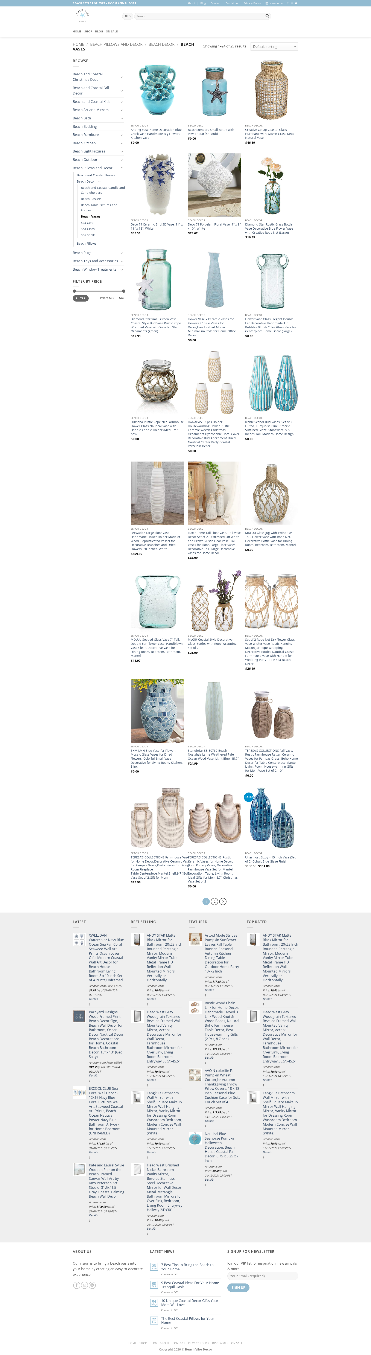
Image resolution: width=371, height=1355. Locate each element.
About (191, 3)
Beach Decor (162, 44)
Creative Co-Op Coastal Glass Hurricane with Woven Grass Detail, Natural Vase (270, 134)
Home (77, 31)
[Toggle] (121, 76)
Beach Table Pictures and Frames (99, 207)
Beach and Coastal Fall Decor (91, 90)
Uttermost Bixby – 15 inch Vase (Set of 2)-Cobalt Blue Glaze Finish (270, 859)
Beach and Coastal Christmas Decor (88, 77)
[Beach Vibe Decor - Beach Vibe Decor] (94, 16)
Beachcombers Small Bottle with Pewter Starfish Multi (211, 132)
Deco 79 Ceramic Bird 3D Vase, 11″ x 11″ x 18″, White (157, 226)
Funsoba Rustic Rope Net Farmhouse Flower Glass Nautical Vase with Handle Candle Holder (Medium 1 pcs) (157, 428)
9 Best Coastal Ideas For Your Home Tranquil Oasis (190, 1285)
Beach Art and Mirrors (91, 109)
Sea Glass (88, 229)
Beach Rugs (82, 252)
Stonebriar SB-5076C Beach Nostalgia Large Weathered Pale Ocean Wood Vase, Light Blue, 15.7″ (213, 755)
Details (93, 999)
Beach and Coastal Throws (96, 175)
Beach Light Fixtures (89, 151)
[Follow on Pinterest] (296, 3)
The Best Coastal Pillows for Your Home (187, 1321)
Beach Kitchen (84, 143)
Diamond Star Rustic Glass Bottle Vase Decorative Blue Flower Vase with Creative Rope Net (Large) (269, 228)
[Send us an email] (292, 3)
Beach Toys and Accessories (95, 261)
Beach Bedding (85, 126)
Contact (216, 3)
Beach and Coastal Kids (91, 101)
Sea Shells (88, 235)
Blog (203, 3)
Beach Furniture (86, 134)
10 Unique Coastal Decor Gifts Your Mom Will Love (189, 1303)
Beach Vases (90, 216)
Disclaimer (232, 3)
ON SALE (112, 31)
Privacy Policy (252, 3)
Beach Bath (82, 118)
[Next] (223, 901)
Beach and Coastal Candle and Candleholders (103, 190)
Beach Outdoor (85, 159)
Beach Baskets (91, 199)
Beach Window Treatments (94, 269)
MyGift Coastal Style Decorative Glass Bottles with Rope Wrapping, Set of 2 (212, 643)
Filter (80, 298)
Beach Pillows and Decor (116, 44)
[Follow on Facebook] (288, 3)
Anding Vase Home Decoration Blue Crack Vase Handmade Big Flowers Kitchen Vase (156, 134)
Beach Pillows (86, 243)
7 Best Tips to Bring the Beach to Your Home (187, 1267)
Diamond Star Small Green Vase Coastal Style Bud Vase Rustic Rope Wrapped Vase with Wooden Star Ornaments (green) (156, 325)
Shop (88, 31)
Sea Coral (87, 223)
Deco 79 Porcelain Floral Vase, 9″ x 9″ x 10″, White (214, 226)
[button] (274, 3)
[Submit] (267, 16)
